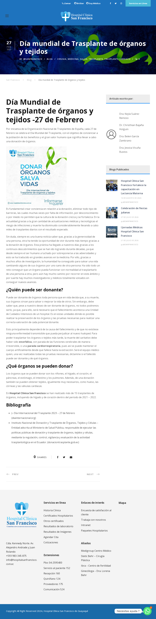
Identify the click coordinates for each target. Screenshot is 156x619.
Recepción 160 (52, 573)
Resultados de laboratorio (58, 526)
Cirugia (61, 59)
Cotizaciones (51, 542)
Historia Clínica (52, 510)
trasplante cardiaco (117, 59)
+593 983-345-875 (16, 555)
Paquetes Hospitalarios (94, 530)
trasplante (96, 59)
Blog (50, 59)
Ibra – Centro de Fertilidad (96, 565)
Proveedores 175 (53, 584)
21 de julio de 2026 (129, 240)
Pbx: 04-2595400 (53, 562)
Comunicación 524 (54, 589)
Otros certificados (54, 521)
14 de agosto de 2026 (131, 198)
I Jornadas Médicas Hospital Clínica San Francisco (132, 231)
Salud (83, 59)
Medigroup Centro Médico (96, 550)
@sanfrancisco (32, 59)
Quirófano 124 (52, 578)
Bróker (80, 3)
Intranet (85, 525)
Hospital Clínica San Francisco (28, 393)
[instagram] (121, 3)
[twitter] (116, 3)
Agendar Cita (51, 537)
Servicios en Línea (138, 3)
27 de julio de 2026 (129, 217)
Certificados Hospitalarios (58, 515)
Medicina (73, 59)
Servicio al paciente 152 (57, 568)
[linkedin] (137, 611)
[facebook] (110, 3)
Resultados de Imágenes (57, 531)
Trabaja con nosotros (93, 519)
